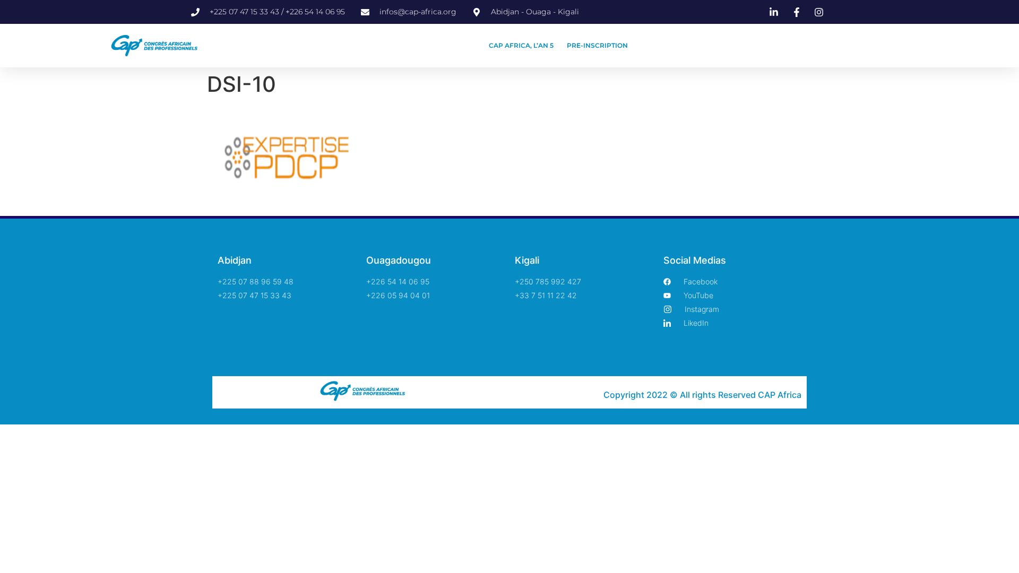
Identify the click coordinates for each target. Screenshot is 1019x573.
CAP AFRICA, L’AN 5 (521, 45)
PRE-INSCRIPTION (597, 45)
